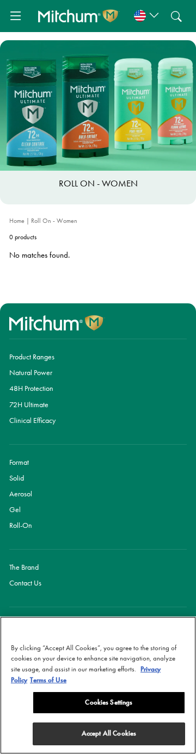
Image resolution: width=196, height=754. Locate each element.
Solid (16, 477)
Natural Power (30, 372)
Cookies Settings (108, 702)
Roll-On (20, 525)
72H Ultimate (28, 404)
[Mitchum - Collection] (79, 15)
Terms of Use (48, 680)
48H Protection (31, 388)
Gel (15, 509)
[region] (98, 685)
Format (19, 462)
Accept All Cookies (109, 733)
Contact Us (25, 582)
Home (17, 221)
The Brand (24, 567)
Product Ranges (31, 356)
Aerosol (20, 493)
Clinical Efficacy (32, 420)
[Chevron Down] (145, 16)
